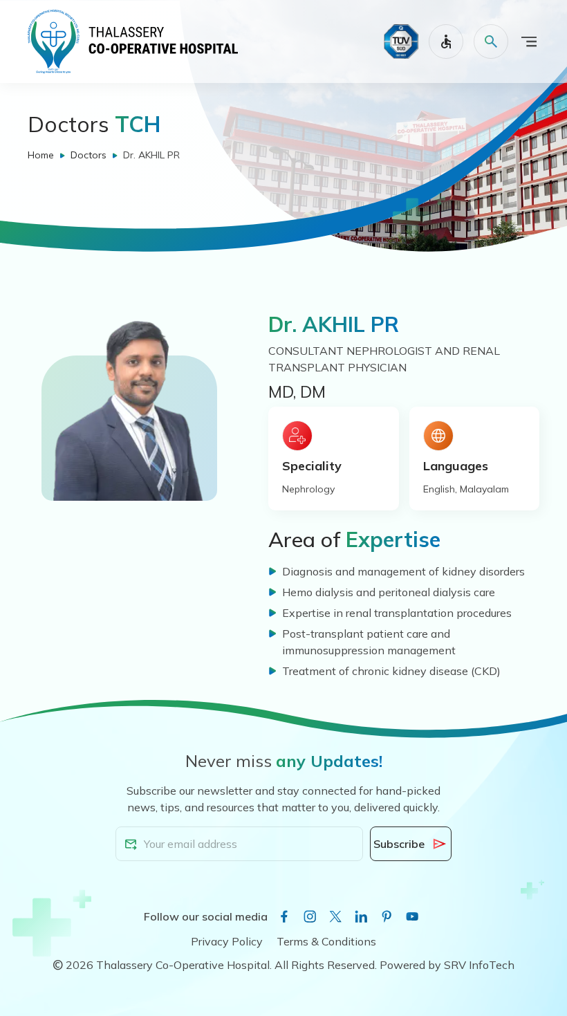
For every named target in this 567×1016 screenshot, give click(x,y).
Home (41, 155)
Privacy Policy (227, 941)
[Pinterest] (386, 916)
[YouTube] (412, 916)
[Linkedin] (361, 916)
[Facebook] (284, 916)
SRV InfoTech (479, 965)
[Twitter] (335, 916)
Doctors (88, 155)
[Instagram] (310, 916)
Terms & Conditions (326, 941)
